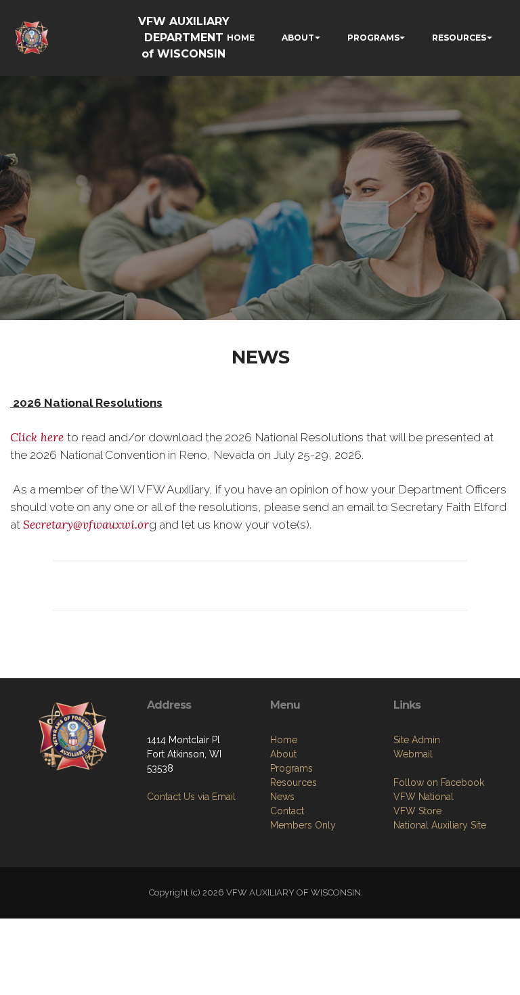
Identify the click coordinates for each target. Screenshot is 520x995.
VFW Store (417, 810)
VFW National (423, 796)
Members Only (303, 825)
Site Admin (416, 739)
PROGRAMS (373, 37)
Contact (287, 810)
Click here (38, 437)
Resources (293, 782)
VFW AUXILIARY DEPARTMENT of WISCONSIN (184, 37)
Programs (291, 768)
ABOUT (298, 37)
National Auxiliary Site (439, 825)
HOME (241, 37)
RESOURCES (459, 37)
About (283, 754)
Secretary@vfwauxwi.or (86, 524)
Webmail (413, 754)
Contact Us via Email (191, 796)
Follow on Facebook (438, 782)
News (282, 796)
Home (283, 739)
